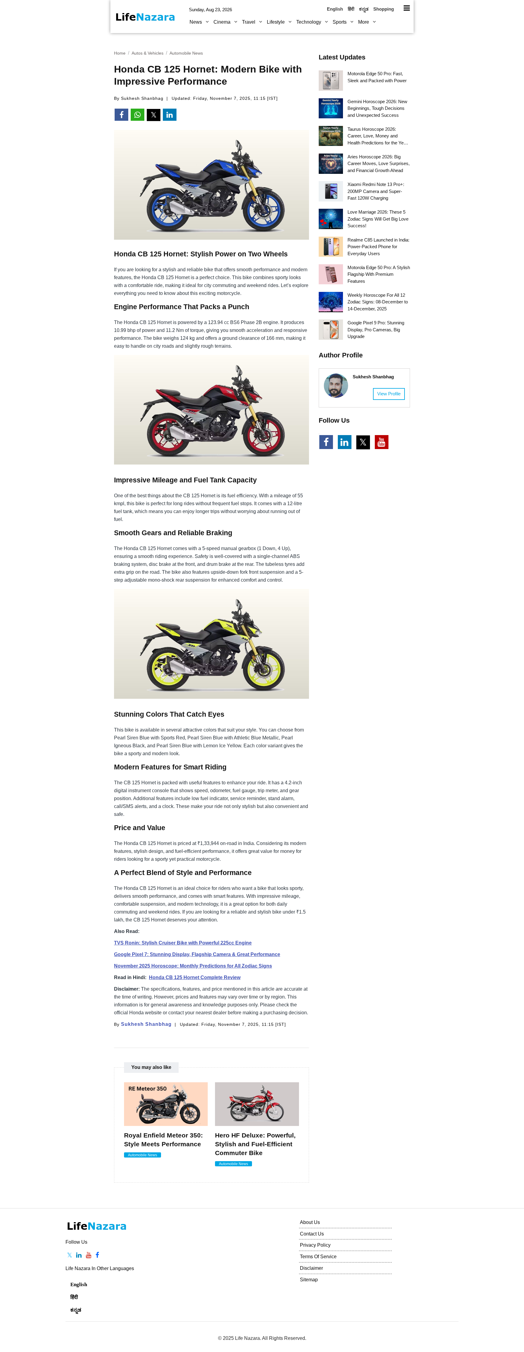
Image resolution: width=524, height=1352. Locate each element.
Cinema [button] (222, 22)
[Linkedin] (79, 1255)
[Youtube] (88, 1255)
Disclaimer (311, 1268)
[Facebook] (97, 1255)
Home (120, 53)
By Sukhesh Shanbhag (138, 98)
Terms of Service (318, 1256)
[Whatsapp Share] (137, 115)
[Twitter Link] (363, 442)
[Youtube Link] (381, 442)
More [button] (364, 22)
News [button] (196, 22)
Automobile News (186, 53)
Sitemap (309, 1279)
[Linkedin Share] (169, 115)
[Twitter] (70, 1255)
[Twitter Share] (153, 115)
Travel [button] (249, 22)
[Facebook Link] (326, 442)
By (143, 1024)
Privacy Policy (315, 1245)
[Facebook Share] (121, 115)
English (335, 9)
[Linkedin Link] (344, 442)
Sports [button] (340, 22)
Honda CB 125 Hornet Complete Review (194, 977)
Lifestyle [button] (276, 22)
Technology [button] (309, 22)
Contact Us (312, 1233)
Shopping (383, 9)
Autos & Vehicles (147, 53)
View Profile (389, 393)
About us (310, 1222)
